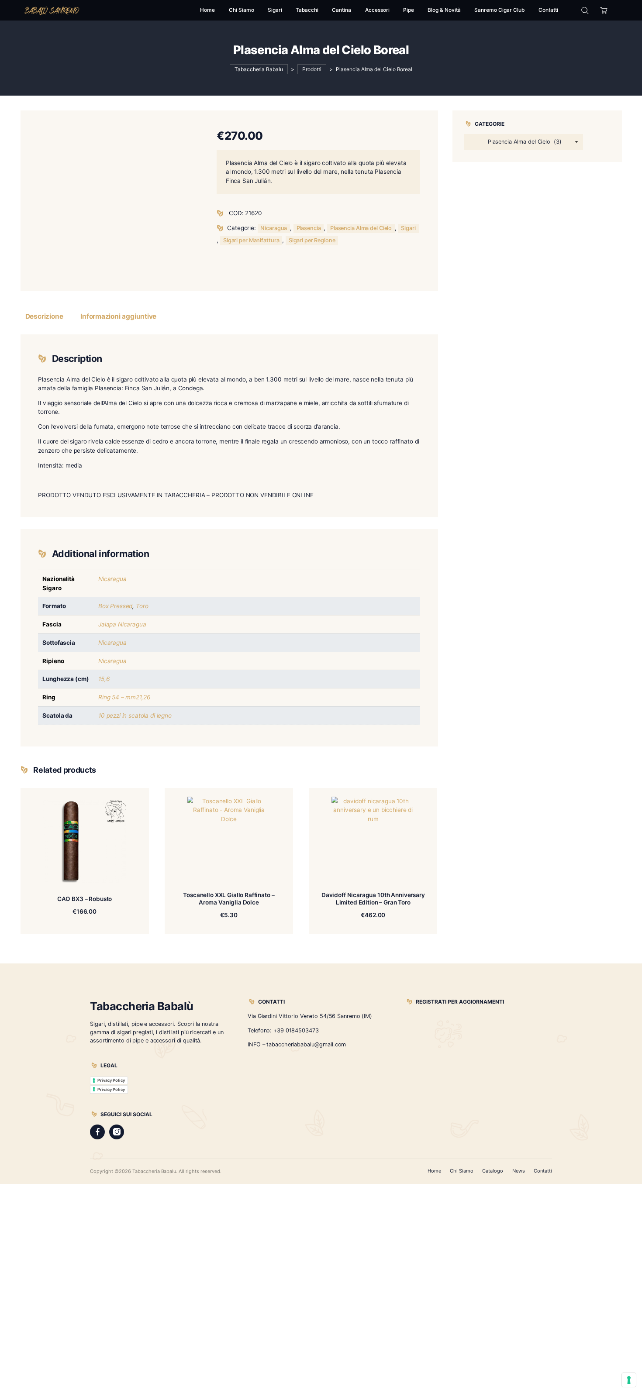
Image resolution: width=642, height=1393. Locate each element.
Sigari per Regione (312, 240)
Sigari (408, 228)
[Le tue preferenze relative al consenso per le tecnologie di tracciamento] (629, 1380)
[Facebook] (97, 1132)
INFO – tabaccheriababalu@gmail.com (297, 1044)
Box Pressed (115, 605)
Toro (142, 605)
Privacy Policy (111, 1080)
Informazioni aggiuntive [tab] (118, 316)
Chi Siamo (461, 1171)
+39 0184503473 (295, 1030)
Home (434, 1171)
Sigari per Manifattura (251, 240)
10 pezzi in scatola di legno (135, 715)
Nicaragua (273, 228)
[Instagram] (116, 1132)
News (518, 1171)
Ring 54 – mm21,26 (124, 697)
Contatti (543, 1171)
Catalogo (492, 1171)
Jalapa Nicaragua (122, 624)
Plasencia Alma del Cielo (361, 228)
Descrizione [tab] (44, 316)
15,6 (103, 678)
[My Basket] (604, 10)
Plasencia (309, 228)
